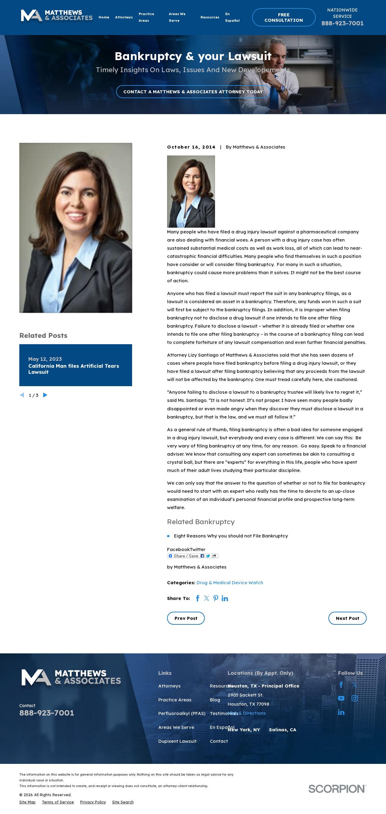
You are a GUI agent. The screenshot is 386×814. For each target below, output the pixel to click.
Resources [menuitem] (210, 17)
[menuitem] (27, 802)
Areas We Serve (176, 727)
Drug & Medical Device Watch (230, 582)
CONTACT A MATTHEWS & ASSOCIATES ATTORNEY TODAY (193, 92)
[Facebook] (341, 684)
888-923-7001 (342, 23)
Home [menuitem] (104, 17)
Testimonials (224, 713)
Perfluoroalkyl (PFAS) (181, 713)
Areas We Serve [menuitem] (177, 17)
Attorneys (169, 686)
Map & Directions (247, 713)
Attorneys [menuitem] (124, 17)
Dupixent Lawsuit (177, 741)
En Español (222, 727)
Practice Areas (174, 700)
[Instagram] (355, 698)
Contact (219, 741)
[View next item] (45, 395)
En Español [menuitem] (232, 17)
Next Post (347, 618)
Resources (221, 686)
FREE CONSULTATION (283, 17)
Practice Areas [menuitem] (146, 17)
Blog (215, 700)
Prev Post (186, 618)
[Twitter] (355, 684)
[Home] (56, 17)
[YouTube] (341, 698)
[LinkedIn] (341, 712)
